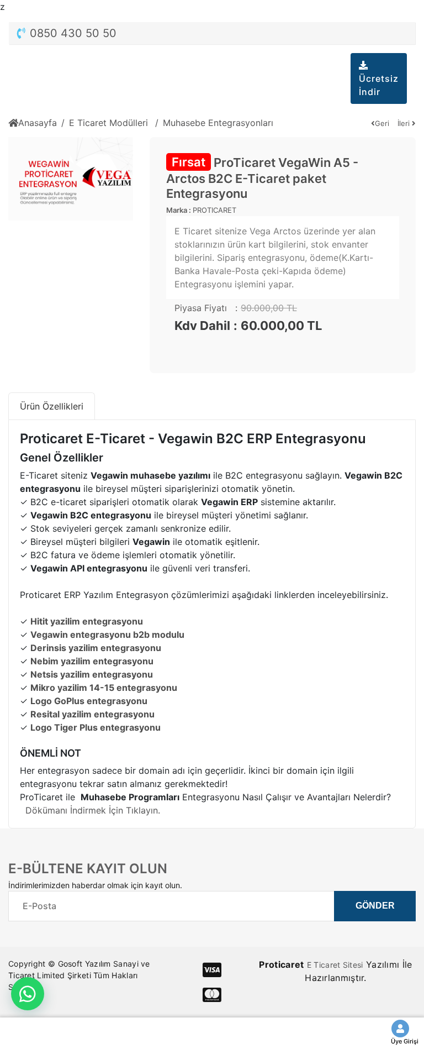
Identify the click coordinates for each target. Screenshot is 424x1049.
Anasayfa (37, 122)
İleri (405, 123)
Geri (382, 123)
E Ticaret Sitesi (335, 964)
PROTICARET (214, 210)
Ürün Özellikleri (51, 406)
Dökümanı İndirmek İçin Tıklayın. (92, 810)
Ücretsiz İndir (379, 85)
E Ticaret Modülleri (110, 122)
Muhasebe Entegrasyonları (218, 122)
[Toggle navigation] (323, 65)
